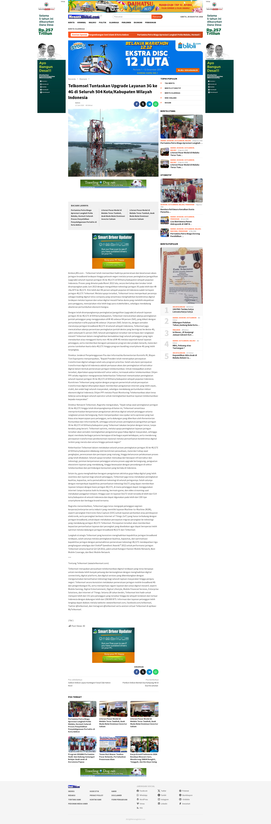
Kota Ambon (179, 141)
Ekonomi (170, 141)
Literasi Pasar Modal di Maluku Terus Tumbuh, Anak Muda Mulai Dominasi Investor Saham (113, 723)
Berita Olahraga (172, 93)
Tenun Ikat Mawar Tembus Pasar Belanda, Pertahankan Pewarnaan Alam (112, 757)
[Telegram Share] (149, 104)
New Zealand (171, 98)
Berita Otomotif (173, 88)
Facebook (143, 791)
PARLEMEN (176, 330)
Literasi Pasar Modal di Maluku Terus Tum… (184, 154)
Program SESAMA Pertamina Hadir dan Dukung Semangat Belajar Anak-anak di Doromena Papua (81, 758)
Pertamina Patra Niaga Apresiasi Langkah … (181, 143)
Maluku (188, 141)
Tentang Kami (74, 799)
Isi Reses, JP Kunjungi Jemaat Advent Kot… (183, 333)
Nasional (174, 231)
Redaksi (71, 795)
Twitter (163, 791)
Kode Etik (94, 791)
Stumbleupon (187, 795)
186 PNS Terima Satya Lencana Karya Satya (183, 310)
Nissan (168, 103)
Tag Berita (169, 83)
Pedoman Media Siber (78, 804)
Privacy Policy (96, 795)
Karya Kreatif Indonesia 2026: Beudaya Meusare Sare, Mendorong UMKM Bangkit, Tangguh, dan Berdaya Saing (143, 758)
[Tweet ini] (143, 104)
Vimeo (142, 804)
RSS (141, 808)
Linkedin (164, 804)
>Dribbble (186, 799)
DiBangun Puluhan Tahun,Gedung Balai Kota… (186, 323)
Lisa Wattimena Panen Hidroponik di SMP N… (181, 222)
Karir (114, 791)
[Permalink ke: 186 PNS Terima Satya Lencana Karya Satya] (181, 275)
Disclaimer (117, 795)
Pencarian (157, 16)
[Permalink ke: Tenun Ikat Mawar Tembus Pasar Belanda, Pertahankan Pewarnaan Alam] (113, 744)
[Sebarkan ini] (136, 104)
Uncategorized (179, 307)
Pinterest (185, 791)
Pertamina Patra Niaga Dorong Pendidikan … (185, 235)
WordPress (144, 799)
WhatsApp (143, 795)
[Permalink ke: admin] (71, 104)
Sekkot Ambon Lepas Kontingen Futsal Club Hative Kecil (89, 682)
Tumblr (163, 795)
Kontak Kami (95, 799)
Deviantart (186, 804)
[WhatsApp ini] (156, 104)
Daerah (163, 141)
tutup (63, 1)
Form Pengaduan (119, 799)
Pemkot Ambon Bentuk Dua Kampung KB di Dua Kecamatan (141, 682)
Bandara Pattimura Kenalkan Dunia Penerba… (177, 210)
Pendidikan (189, 205)
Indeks (71, 791)
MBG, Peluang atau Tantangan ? (182, 346)
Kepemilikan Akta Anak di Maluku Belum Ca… (185, 356)
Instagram (165, 799)
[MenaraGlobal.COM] (85, 16)
